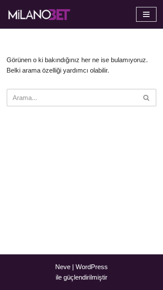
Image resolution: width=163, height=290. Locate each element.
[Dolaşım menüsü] (146, 14)
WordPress (92, 266)
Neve (62, 266)
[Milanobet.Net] (39, 14)
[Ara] (146, 98)
